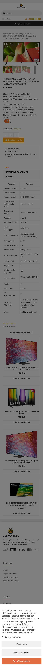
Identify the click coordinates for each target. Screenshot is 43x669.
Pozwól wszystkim (21, 661)
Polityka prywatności (11, 637)
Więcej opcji (21, 644)
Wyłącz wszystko (21, 652)
